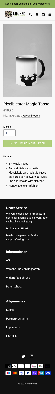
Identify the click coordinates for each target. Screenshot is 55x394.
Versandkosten (31, 115)
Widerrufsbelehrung (18, 277)
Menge (7, 126)
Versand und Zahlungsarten (23, 269)
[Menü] (50, 14)
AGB (8, 260)
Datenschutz (14, 286)
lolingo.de (32, 383)
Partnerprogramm (17, 318)
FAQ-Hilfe (12, 336)
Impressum (13, 327)
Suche (10, 309)
